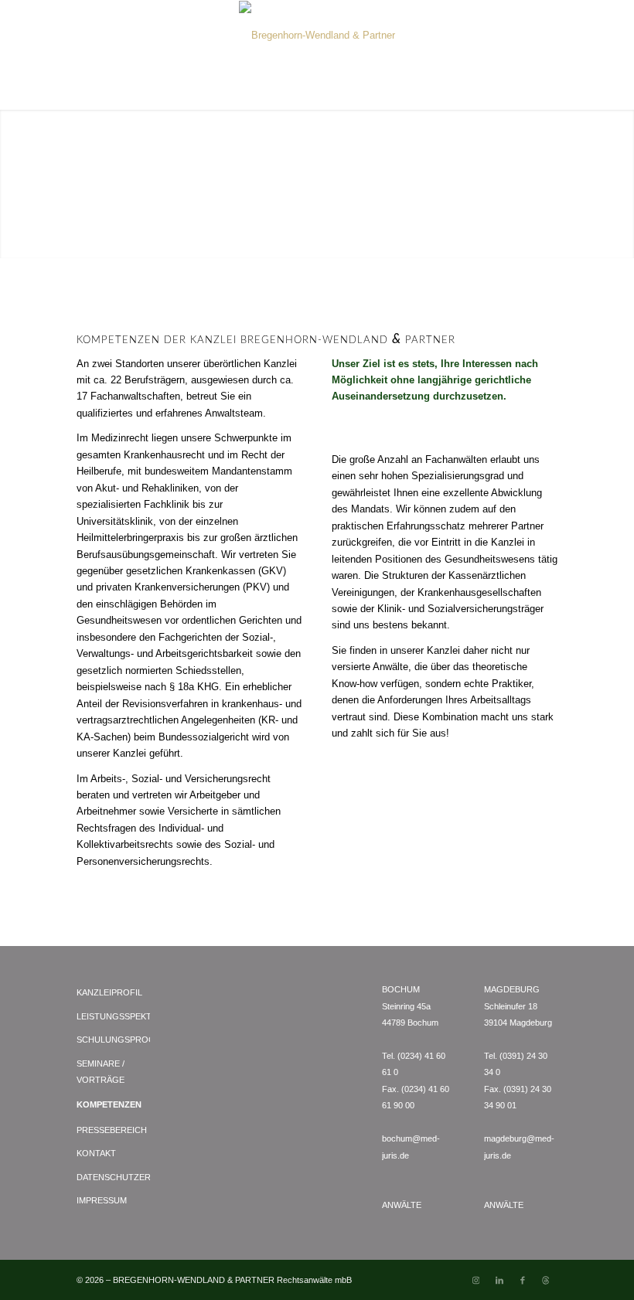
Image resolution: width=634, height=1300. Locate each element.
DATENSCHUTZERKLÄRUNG (113, 1177)
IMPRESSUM (102, 1200)
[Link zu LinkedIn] (499, 1279)
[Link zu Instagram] (476, 1279)
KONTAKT (96, 1153)
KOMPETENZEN (109, 1104)
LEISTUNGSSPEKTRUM (113, 1016)
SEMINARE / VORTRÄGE (100, 1071)
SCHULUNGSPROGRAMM (113, 1039)
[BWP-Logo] (317, 35)
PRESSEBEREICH (112, 1130)
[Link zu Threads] (545, 1279)
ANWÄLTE (401, 1205)
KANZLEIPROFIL (109, 992)
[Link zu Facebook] (522, 1279)
